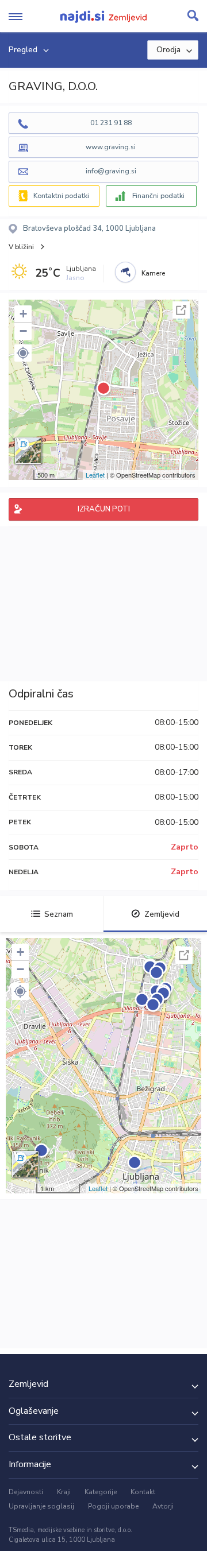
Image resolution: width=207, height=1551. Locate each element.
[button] (23, 353)
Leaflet (95, 474)
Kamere (153, 273)
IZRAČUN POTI (104, 509)
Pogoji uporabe (113, 1506)
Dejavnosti (26, 1491)
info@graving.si (111, 171)
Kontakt (143, 1491)
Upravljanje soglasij (41, 1506)
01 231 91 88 (111, 122)
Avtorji (163, 1506)
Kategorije (101, 1491)
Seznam (58, 914)
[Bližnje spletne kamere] (125, 272)
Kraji (64, 1491)
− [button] (23, 331)
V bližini (21, 246)
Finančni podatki (158, 195)
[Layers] (28, 450)
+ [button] (23, 314)
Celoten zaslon (181, 310)
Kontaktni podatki (61, 195)
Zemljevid (161, 914)
